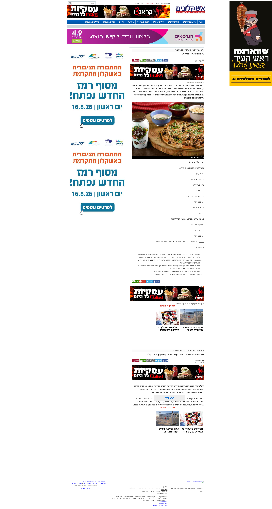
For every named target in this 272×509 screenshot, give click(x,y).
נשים (134, 498)
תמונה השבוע (161, 500)
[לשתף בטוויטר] (158, 61)
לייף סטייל (164, 490)
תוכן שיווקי (145, 491)
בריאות (165, 491)
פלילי (165, 495)
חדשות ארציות (125, 498)
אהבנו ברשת (156, 498)
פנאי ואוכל (179, 50)
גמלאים (151, 488)
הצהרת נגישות (163, 502)
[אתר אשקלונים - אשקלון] (195, 482)
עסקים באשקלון (109, 22)
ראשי (201, 22)
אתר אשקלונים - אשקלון (194, 50)
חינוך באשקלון (173, 22)
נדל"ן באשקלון (158, 22)
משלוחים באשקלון (92, 22)
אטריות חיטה (197, 383)
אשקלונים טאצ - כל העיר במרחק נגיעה (94, 482)
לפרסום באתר (138, 3)
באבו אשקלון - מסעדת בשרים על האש (94, 483)
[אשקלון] (190, 13)
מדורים (121, 22)
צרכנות (158, 488)
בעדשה (131, 22)
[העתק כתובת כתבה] (150, 61)
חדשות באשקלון (189, 22)
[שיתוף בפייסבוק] (165, 61)
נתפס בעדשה (128, 497)
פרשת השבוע (142, 488)
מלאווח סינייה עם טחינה (194, 82)
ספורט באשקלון (143, 22)
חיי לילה (165, 488)
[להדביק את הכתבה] (142, 282)
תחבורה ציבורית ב (148, 500)
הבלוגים (165, 498)
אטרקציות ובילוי (156, 491)
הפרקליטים (132, 488)
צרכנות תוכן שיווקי (144, 498)
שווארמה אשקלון (77, 483)
